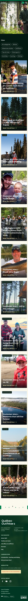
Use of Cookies (5, 589)
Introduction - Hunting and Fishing (10, 557)
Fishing (20, 56)
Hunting (12, 56)
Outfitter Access (5, 593)
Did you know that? (6, 560)
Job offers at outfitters (7, 544)
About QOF (4, 538)
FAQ (2, 549)
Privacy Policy (5, 591)
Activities (5, 56)
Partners (3, 546)
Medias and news (6, 541)
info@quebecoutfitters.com (20, 530)
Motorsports (16, 52)
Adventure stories (7, 48)
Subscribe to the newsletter (11, 571)
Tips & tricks (5, 52)
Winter (15, 44)
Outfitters (18, 48)
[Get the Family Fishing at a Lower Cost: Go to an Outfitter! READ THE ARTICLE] (14, 77)
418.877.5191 (17, 528)
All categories (6, 44)
